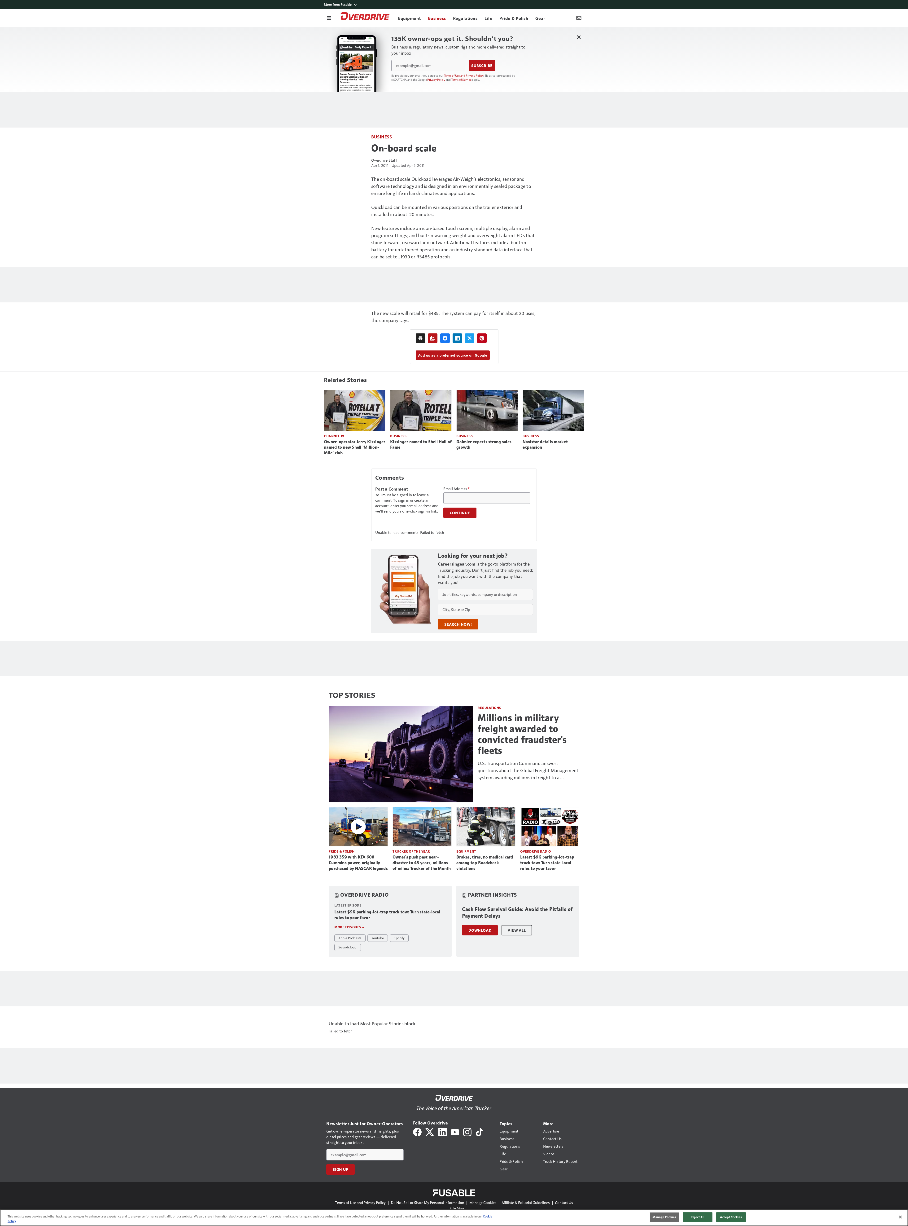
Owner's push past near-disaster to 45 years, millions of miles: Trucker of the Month (422, 862)
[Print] (420, 338)
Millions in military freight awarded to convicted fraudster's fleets (522, 734)
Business (381, 136)
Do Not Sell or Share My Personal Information (427, 1202)
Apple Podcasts (350, 938)
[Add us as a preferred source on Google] (432, 338)
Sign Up (340, 1169)
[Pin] (482, 338)
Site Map (457, 1208)
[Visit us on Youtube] (455, 1131)
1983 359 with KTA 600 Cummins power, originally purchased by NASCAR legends (358, 862)
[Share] (445, 338)
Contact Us (564, 1202)
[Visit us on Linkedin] (442, 1131)
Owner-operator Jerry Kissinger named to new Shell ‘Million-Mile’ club (354, 447)
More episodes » (349, 927)
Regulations (489, 708)
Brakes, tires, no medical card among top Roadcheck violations (484, 862)
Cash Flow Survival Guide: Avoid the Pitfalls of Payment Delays (517, 912)
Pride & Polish (341, 851)
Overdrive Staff (384, 160)
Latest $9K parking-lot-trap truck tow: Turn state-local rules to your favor (547, 862)
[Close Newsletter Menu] (579, 37)
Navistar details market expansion (545, 444)
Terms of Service (461, 79)
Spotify (399, 938)
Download (479, 930)
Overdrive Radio (535, 851)
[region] (454, 1217)
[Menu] (329, 18)
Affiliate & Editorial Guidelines (526, 1202)
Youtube (377, 938)
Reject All (697, 1217)
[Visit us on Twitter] (430, 1131)
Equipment (466, 851)
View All (517, 930)
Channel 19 (334, 436)
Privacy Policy (436, 79)
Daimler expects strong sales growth (483, 444)
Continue (460, 512)
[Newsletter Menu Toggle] (579, 18)
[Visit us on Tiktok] (479, 1131)
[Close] (900, 1217)
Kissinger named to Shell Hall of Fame (421, 444)
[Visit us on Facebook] (417, 1131)
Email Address (456, 489)
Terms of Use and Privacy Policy (464, 75)
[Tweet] (469, 338)
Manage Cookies (482, 1202)
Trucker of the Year (411, 851)
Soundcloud (347, 947)
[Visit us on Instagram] (467, 1131)
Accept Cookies (731, 1217)
